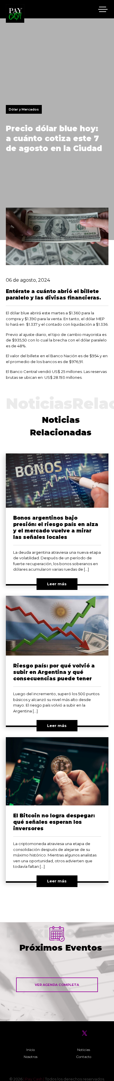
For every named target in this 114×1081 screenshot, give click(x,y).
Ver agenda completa (57, 985)
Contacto (83, 1057)
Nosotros (30, 1057)
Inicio (30, 1050)
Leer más (57, 583)
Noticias (83, 1050)
